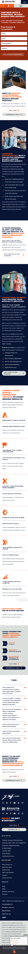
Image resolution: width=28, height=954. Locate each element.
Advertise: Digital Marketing (10, 845)
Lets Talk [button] (13, 825)
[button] (7, 5)
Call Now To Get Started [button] (11, 373)
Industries (6, 911)
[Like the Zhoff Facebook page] (10, 803)
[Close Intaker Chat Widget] (27, 935)
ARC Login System (8, 872)
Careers (4, 875)
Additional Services (8, 856)
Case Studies (6, 853)
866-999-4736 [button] (12, 829)
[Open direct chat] (24, 935)
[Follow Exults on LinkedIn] (7, 814)
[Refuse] (26, 949)
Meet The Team (7, 867)
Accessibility (7, 904)
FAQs (4, 889)
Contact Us (6, 914)
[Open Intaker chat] (12, 945)
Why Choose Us (7, 864)
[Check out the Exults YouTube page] (14, 814)
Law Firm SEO (6, 851)
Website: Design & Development (12, 840)
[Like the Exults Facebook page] (10, 814)
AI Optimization (6, 848)
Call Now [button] (13, 110)
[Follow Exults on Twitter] (3, 814)
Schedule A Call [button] (13, 114)
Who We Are (6, 860)
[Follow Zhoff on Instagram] (22, 803)
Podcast (4, 894)
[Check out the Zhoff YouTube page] (14, 803)
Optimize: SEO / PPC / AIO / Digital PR (14, 843)
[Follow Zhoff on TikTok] (18, 803)
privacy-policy (8, 907)
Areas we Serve (7, 878)
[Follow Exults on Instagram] (22, 814)
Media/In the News (8, 891)
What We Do (6, 836)
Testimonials (6, 870)
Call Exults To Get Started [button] (12, 254)
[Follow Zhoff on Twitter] (3, 803)
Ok (14, 952)
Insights (5, 882)
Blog (3, 886)
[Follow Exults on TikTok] (18, 814)
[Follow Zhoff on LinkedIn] (7, 803)
